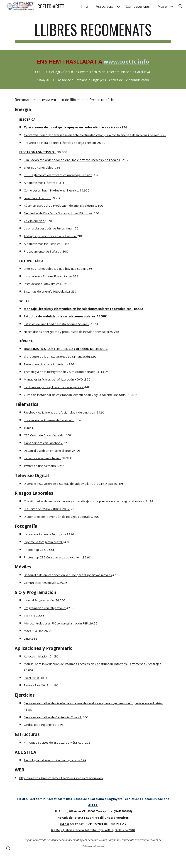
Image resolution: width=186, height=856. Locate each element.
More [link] (162, 6)
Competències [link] (138, 6)
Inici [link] (84, 6)
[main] (93, 32)
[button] (180, 6)
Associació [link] (104, 6)
